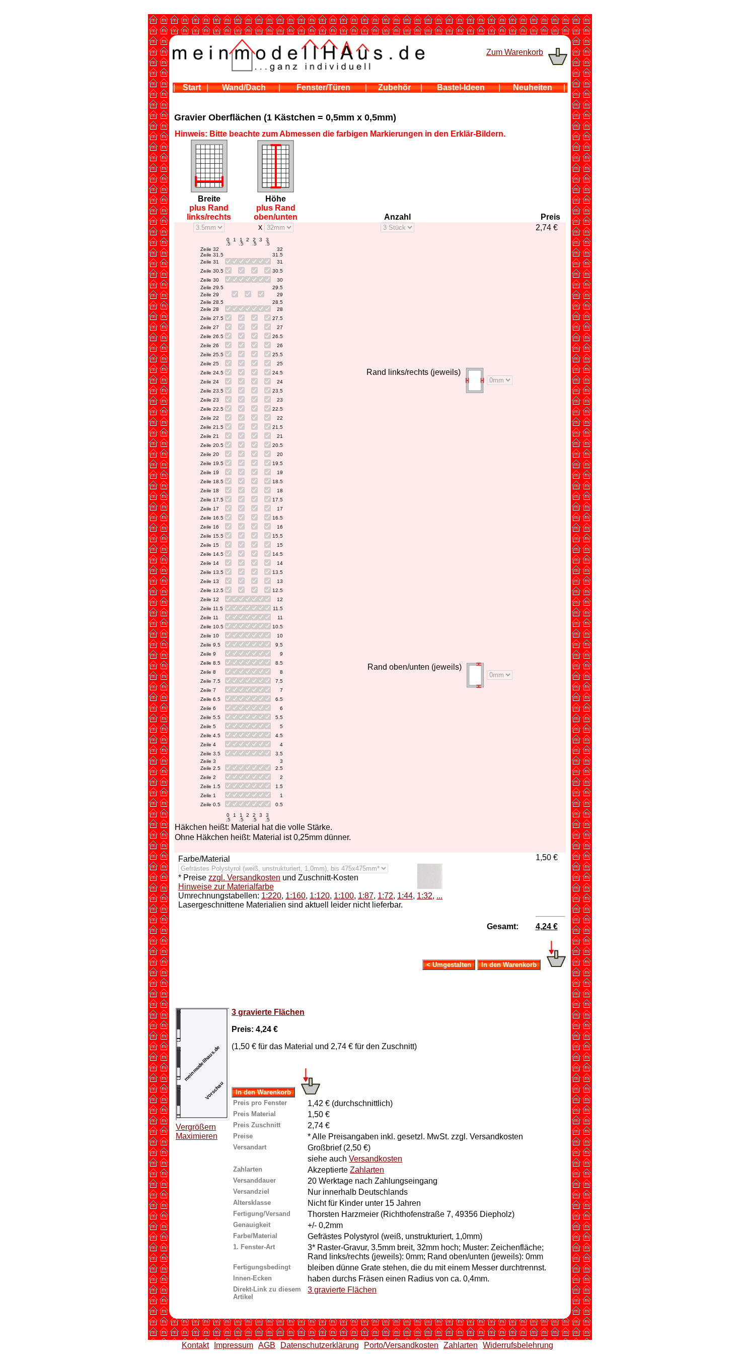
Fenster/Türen (323, 87)
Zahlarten (367, 1170)
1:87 (366, 895)
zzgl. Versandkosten (244, 877)
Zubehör (394, 87)
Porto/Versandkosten (401, 1345)
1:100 (344, 895)
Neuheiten (532, 87)
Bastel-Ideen (461, 87)
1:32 (424, 895)
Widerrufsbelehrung (518, 1345)
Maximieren (196, 1136)
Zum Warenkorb (514, 52)
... (439, 895)
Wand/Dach (244, 87)
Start (192, 87)
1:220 (271, 895)
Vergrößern (196, 1127)
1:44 (405, 895)
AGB (266, 1345)
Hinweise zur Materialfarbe (226, 886)
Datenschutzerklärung (319, 1345)
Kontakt (195, 1345)
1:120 (320, 895)
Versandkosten (375, 1158)
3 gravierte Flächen (268, 1012)
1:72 (385, 895)
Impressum (233, 1345)
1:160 (295, 895)
